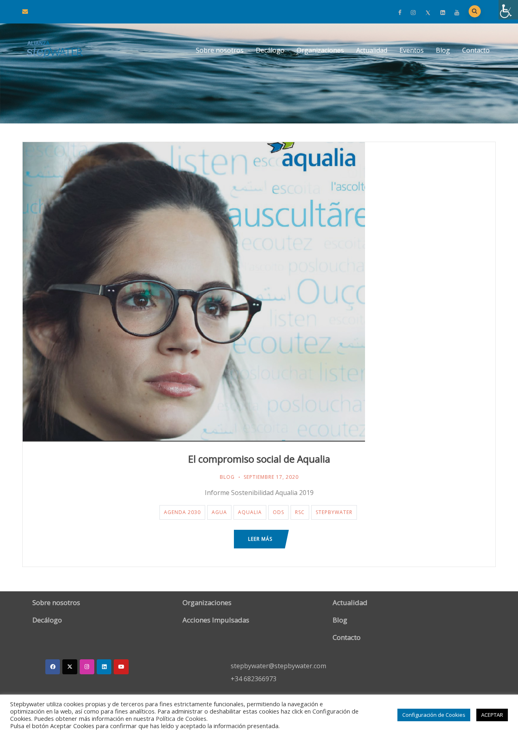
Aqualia (250, 512)
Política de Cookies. (182, 718)
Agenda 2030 (182, 512)
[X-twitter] (69, 666)
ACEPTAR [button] (492, 714)
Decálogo (270, 50)
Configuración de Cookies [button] (433, 714)
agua (219, 512)
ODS (278, 512)
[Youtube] (121, 666)
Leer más (260, 538)
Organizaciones (320, 50)
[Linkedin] (104, 666)
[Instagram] (87, 666)
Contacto (476, 50)
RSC (300, 512)
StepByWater (334, 512)
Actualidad (371, 50)
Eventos (411, 50)
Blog (443, 50)
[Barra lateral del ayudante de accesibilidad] (508, 9)
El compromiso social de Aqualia (259, 458)
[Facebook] (52, 666)
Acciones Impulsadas (216, 620)
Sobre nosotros (220, 50)
